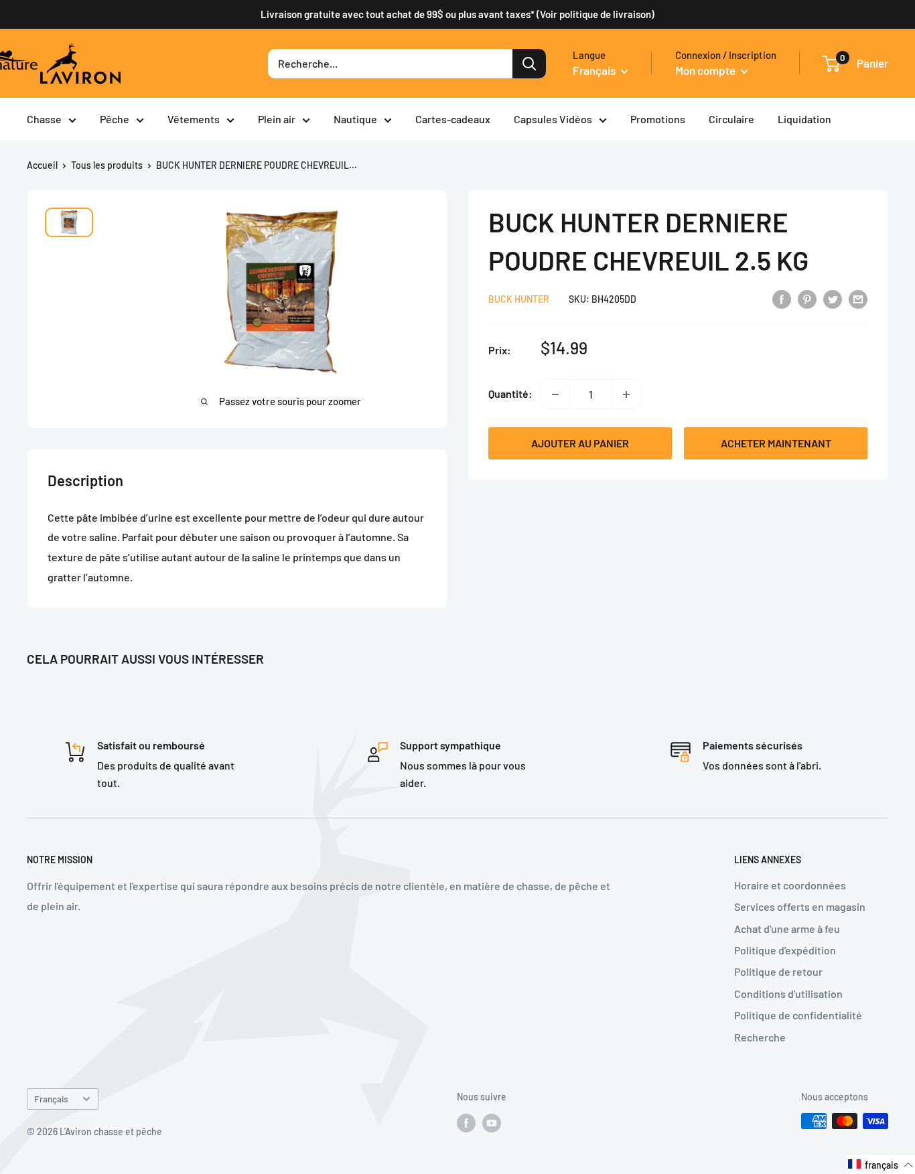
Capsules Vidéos (553, 119)
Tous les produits (107, 165)
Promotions (657, 119)
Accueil (42, 165)
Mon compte (706, 70)
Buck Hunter (518, 299)
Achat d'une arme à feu (787, 928)
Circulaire (731, 119)
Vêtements (193, 119)
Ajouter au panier (580, 443)
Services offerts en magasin (799, 906)
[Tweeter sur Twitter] (832, 298)
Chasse (44, 119)
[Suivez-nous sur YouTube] (491, 1122)
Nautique (355, 119)
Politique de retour (778, 971)
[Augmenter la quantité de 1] (626, 394)
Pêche (114, 119)
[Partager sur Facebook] (781, 298)
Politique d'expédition (785, 950)
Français (51, 1098)
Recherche (760, 1037)
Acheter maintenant (776, 443)
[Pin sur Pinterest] (807, 298)
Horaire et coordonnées (790, 885)
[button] (881, 1164)
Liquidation (804, 119)
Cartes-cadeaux (452, 119)
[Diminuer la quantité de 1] (555, 394)
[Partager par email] (858, 298)
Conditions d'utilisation (788, 993)
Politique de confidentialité (798, 1015)
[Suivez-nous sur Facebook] (466, 1122)
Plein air (276, 119)
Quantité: (510, 394)
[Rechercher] (529, 63)
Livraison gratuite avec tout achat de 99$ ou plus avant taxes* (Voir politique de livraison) (457, 14)
